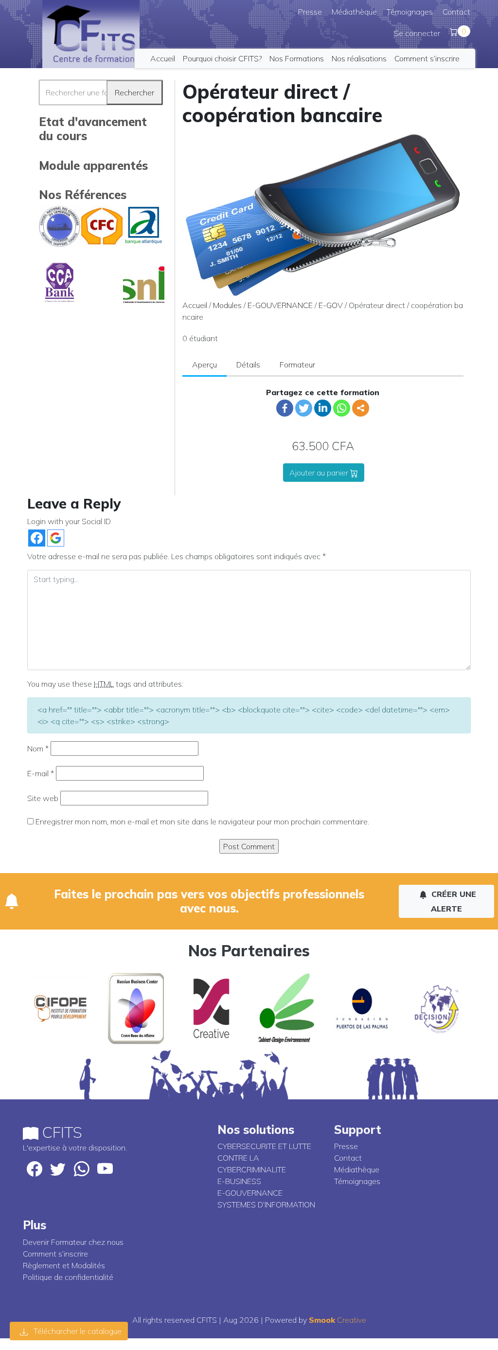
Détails (248, 364)
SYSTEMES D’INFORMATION (266, 1204)
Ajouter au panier (319, 472)
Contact (456, 12)
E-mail (40, 773)
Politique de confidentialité (68, 1277)
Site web (42, 798)
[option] (61, 1008)
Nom (38, 748)
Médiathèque (354, 12)
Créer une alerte (452, 901)
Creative (337, 1320)
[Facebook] (284, 408)
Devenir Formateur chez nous (73, 1242)
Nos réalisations (359, 58)
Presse (310, 12)
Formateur (297, 364)
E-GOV (331, 305)
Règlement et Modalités (64, 1265)
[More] (360, 408)
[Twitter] (303, 408)
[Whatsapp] (341, 408)
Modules (227, 305)
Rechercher (134, 92)
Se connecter (417, 33)
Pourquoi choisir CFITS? (222, 58)
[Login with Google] (55, 538)
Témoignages (410, 12)
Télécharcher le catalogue (77, 1331)
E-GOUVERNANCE (280, 305)
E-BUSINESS (239, 1181)
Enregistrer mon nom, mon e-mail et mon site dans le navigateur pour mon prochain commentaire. (202, 821)
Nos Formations (296, 58)
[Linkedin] (322, 408)
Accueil (162, 58)
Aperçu (204, 364)
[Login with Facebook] (36, 538)
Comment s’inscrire (427, 58)
